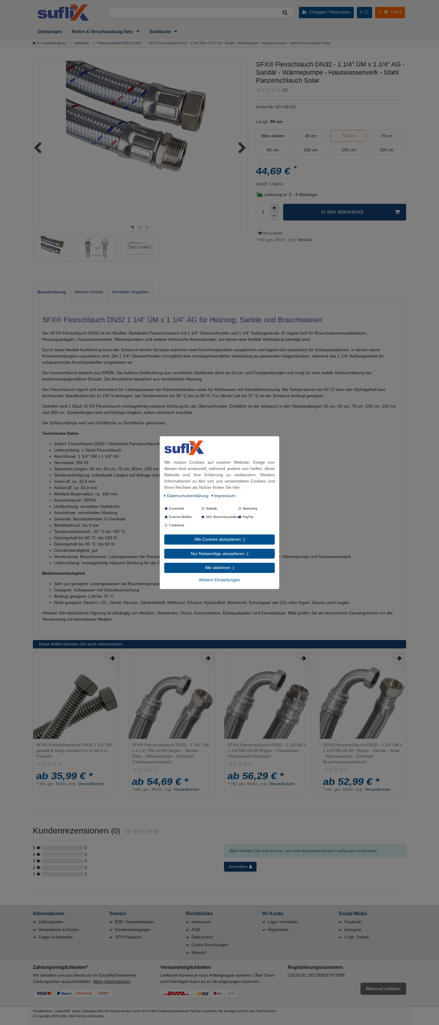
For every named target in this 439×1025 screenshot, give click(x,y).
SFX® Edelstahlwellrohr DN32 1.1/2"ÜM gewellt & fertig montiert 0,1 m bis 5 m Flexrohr (74, 750)
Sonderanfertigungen (133, 929)
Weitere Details (89, 291)
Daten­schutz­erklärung (188, 495)
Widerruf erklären (383, 988)
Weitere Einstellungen (219, 579)
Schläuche (160, 31)
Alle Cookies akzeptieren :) (219, 539)
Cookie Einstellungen (209, 945)
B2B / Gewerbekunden (134, 922)
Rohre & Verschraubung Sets (103, 31)
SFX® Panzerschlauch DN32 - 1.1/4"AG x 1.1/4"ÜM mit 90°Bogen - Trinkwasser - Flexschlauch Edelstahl (267, 750)
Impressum (201, 922)
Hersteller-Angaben (130, 291)
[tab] (51, 291)
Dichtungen (50, 31)
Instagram (353, 929)
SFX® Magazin (128, 937)
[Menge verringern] (274, 216)
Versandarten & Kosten (59, 929)
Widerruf (198, 952)
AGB (195, 929)
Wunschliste (272, 233)
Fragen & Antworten (56, 937)
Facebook (352, 922)
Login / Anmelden (283, 922)
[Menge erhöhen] (274, 208)
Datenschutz (202, 937)
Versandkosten (91, 784)
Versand (303, 240)
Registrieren (278, 929)
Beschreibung (51, 291)
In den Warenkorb (342, 212)
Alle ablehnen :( (219, 567)
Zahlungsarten (51, 922)
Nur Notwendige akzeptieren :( (219, 553)
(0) (285, 89)
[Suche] (285, 12)
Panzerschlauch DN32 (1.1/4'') (119, 43)
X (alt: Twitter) (356, 937)
